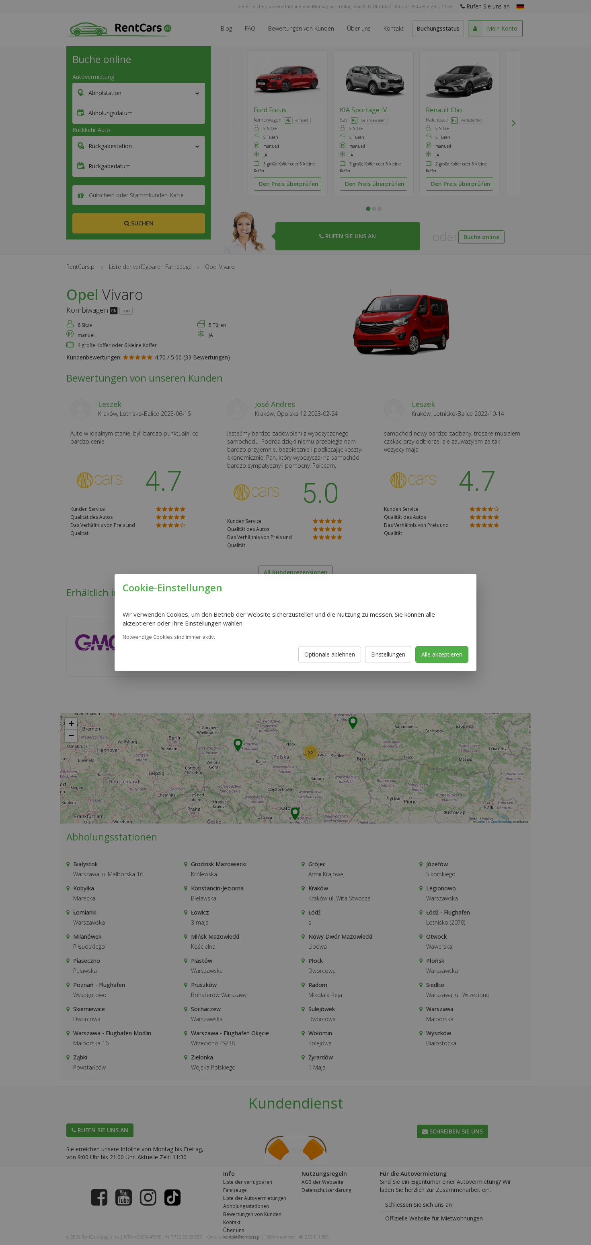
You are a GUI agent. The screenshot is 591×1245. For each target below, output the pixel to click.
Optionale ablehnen (329, 654)
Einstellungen (388, 654)
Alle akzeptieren (441, 654)
